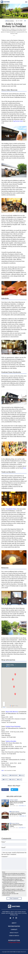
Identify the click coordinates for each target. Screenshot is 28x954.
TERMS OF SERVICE (14, 935)
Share (5, 789)
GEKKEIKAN (14, 775)
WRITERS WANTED (14, 926)
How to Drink (14, 799)
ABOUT (14, 923)
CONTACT (14, 929)
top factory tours (18, 121)
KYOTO (5, 779)
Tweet (15, 789)
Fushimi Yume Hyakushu (13, 726)
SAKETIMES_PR (22, 805)
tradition (13, 779)
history (22, 775)
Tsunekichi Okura (11, 509)
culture (6, 775)
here (24, 468)
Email (3, 847)
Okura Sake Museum (12, 711)
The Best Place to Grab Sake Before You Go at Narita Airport (18, 803)
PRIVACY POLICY (14, 932)
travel (20, 779)
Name (3, 842)
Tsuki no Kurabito (11, 741)
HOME (2, 770)
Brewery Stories (15, 811)
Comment (4, 856)
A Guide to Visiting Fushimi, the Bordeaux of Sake (18, 813)
